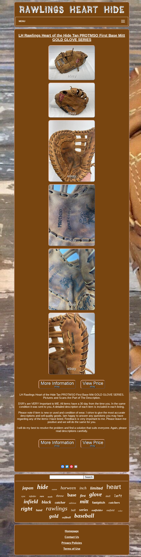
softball (66, 517)
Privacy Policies (72, 542)
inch (82, 488)
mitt (84, 501)
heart (113, 486)
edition (72, 503)
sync (23, 496)
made (50, 497)
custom (54, 489)
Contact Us (72, 536)
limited (96, 488)
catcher (60, 502)
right (26, 509)
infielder (32, 496)
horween (68, 487)
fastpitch (98, 502)
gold (53, 516)
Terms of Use (71, 548)
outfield (110, 510)
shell (108, 496)
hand (39, 510)
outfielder (97, 510)
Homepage (72, 531)
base (71, 495)
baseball (84, 515)
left (118, 496)
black (46, 502)
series (83, 510)
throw (60, 496)
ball (73, 510)
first (83, 496)
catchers (114, 502)
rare (42, 496)
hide (42, 486)
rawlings (56, 508)
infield (31, 501)
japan (27, 487)
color (120, 511)
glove (95, 494)
